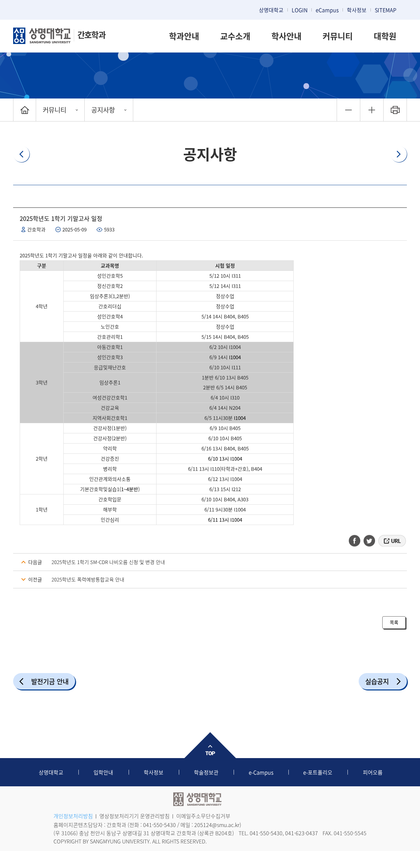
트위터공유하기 (369, 541)
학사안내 (286, 36)
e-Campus (261, 772)
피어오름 (373, 772)
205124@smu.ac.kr (217, 825)
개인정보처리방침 (73, 816)
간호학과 (91, 35)
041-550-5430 (159, 825)
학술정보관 (206, 772)
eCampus (327, 9)
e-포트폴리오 (317, 772)
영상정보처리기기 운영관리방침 (134, 816)
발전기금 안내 (50, 681)
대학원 (385, 36)
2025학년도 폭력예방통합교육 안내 (88, 579)
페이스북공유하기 (356, 541)
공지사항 (103, 110)
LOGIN (299, 9)
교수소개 (235, 36)
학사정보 (357, 9)
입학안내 (103, 772)
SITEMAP (385, 9)
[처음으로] (24, 109)
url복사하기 (391, 541)
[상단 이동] (210, 745)
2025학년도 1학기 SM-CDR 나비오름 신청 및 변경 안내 (108, 562)
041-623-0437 (301, 833)
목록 (394, 622)
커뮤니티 (338, 36)
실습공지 (377, 681)
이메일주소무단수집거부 (203, 816)
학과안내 (184, 36)
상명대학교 (271, 9)
